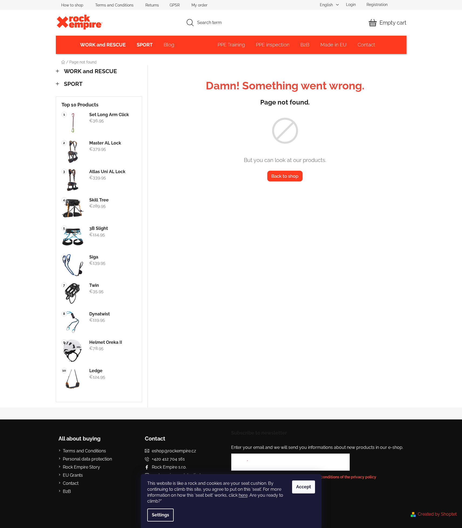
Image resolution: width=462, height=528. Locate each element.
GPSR (175, 5)
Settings (160, 514)
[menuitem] (103, 45)
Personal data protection (87, 459)
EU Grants (73, 475)
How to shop (72, 5)
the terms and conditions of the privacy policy (336, 477)
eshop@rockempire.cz (174, 450)
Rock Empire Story (81, 467)
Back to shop (285, 176)
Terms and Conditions (114, 5)
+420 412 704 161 (168, 459)
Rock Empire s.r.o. (169, 467)
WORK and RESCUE (90, 71)
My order (199, 5)
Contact (70, 483)
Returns (152, 5)
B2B (67, 491)
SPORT (73, 83)
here (243, 495)
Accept (303, 486)
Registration (377, 4)
